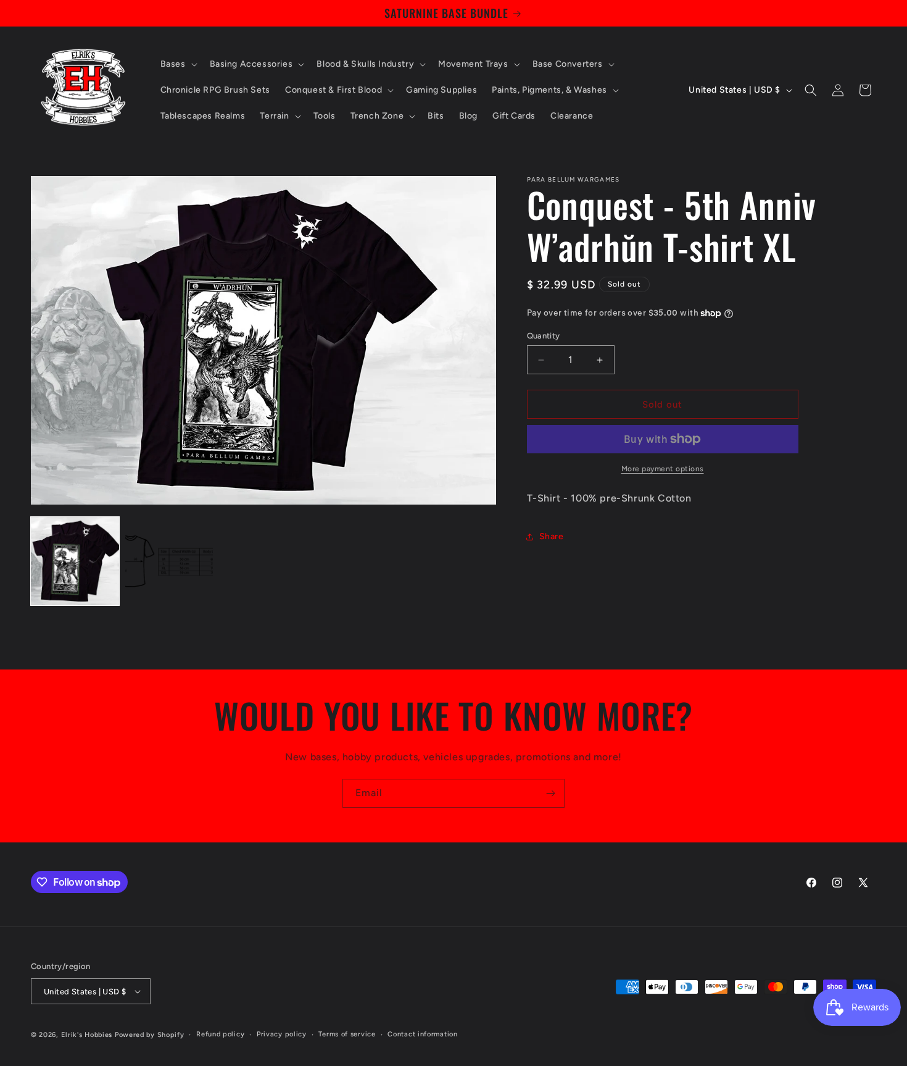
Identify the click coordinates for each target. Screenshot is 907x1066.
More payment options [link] (662, 468)
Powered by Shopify (149, 1035)
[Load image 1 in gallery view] (75, 561)
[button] (177, 64)
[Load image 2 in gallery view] (169, 561)
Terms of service (346, 1034)
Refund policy (220, 1034)
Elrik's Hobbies (87, 1035)
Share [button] (551, 536)
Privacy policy (282, 1034)
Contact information (422, 1034)
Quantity (543, 335)
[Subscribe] (550, 793)
